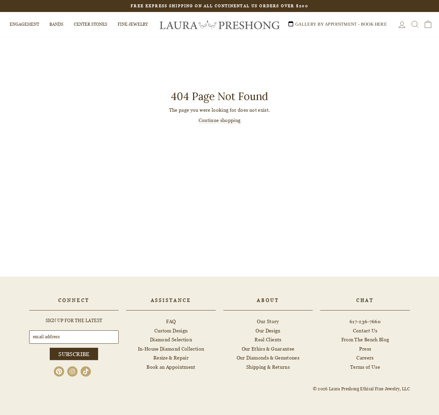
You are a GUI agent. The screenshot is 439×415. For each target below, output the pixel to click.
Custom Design (171, 330)
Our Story (268, 321)
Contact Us (365, 330)
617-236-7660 (365, 321)
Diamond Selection (171, 339)
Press (365, 349)
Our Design (268, 330)
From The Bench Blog (365, 339)
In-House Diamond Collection (171, 349)
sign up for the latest (74, 320)
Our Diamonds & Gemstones (268, 358)
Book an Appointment (170, 367)
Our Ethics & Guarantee (268, 349)
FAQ (171, 321)
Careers (364, 358)
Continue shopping (220, 120)
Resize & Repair (171, 358)
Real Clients (267, 339)
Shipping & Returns (268, 367)
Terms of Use (365, 367)
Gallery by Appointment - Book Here (341, 24)
